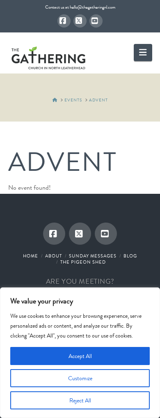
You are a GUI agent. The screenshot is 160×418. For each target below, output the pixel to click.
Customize (80, 378)
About (53, 256)
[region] (80, 352)
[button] (143, 52)
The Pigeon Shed (83, 262)
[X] (80, 21)
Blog (130, 256)
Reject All (80, 400)
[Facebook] (64, 21)
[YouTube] (96, 21)
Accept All (80, 356)
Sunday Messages (93, 256)
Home (30, 256)
